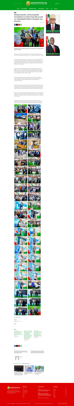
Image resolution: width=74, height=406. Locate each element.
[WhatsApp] (21, 25)
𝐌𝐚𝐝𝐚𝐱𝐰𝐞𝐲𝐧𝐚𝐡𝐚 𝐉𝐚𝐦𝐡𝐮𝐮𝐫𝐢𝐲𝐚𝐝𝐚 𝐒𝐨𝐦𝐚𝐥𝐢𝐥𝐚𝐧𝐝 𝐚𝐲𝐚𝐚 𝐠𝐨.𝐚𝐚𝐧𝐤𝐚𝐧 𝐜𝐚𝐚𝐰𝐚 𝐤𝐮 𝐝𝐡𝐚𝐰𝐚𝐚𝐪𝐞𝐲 (29, 373)
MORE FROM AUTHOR (26, 363)
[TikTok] (16, 3)
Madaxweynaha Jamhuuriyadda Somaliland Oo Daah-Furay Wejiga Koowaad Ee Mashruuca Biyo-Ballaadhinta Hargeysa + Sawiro (18, 333)
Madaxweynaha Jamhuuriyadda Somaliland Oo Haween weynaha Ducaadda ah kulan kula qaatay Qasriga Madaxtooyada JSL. (21, 352)
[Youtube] (19, 3)
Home (15, 11)
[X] (18, 3)
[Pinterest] (19, 25)
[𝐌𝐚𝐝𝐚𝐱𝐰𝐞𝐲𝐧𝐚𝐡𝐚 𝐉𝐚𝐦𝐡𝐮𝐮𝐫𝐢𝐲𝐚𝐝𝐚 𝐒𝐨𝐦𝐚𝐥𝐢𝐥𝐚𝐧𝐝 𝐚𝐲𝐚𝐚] (29, 368)
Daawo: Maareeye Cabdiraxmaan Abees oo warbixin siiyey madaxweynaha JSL (39, 373)
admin (21, 356)
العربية (39, 396)
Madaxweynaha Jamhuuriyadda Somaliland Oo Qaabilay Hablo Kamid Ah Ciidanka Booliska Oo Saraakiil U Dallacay (44, 394)
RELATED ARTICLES (18, 363)
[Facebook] (14, 3)
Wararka (17, 11)
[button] (57, 4)
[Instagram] (15, 3)
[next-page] (16, 376)
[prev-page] (14, 376)
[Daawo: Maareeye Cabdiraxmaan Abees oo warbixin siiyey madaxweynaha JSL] (39, 368)
